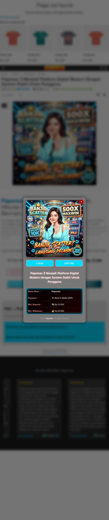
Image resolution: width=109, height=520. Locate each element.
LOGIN (39, 263)
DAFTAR (69, 263)
